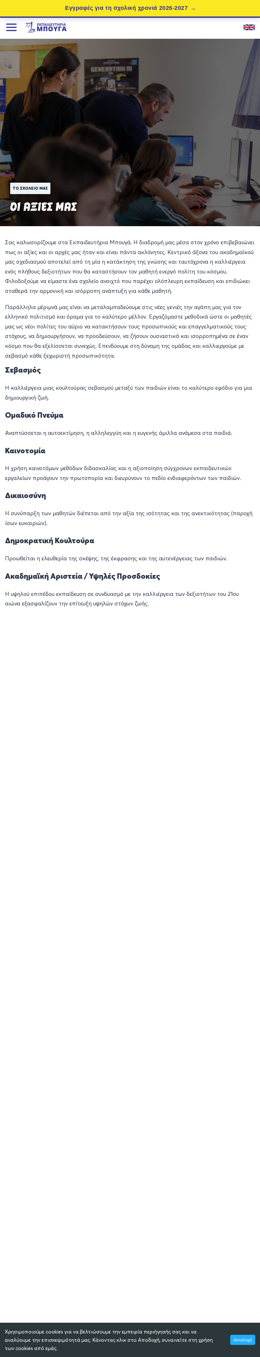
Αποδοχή (242, 1340)
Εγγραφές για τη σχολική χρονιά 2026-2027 (126, 8)
